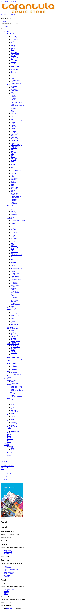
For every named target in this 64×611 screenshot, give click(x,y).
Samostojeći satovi (15, 431)
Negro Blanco (14, 140)
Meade (12, 395)
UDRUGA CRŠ (11, 309)
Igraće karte (10, 398)
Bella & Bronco (15, 225)
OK (2, 518)
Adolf (12, 87)
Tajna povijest (14, 324)
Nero (12, 59)
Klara (12, 51)
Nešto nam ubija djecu (16, 145)
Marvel (12, 318)
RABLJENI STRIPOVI (13, 357)
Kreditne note (7, 592)
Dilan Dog (13, 333)
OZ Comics (10, 327)
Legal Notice (7, 567)
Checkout (3, 21)
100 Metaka (14, 86)
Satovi (9, 428)
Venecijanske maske (16, 424)
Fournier (13, 405)
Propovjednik (14, 166)
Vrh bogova (14, 199)
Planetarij (13, 157)
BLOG (6, 457)
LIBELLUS (10, 33)
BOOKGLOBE (11, 270)
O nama (6, 570)
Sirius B (13, 449)
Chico (12, 208)
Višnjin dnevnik (15, 197)
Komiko (13, 350)
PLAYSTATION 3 (12, 368)
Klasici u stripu (15, 285)
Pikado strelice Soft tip (16, 389)
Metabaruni (14, 137)
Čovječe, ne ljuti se (16, 83)
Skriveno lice (14, 69)
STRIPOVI (7, 32)
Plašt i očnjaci (14, 158)
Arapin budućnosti (15, 90)
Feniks (12, 111)
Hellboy (13, 114)
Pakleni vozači (14, 252)
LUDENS (10, 205)
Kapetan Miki (14, 212)
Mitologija (13, 422)
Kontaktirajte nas (8, 573)
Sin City (13, 181)
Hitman (13, 117)
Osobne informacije (9, 589)
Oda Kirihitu (14, 148)
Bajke (12, 93)
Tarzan (12, 326)
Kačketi (9, 434)
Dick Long (13, 229)
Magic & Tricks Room (13, 427)
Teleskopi (9, 392)
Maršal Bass (14, 134)
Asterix (12, 310)
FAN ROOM (7, 378)
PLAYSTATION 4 (12, 363)
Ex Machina (14, 108)
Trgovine (6, 576)
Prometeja (13, 164)
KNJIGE (6, 445)
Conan (12, 277)
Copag (12, 402)
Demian (13, 42)
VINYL (6, 443)
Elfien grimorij (14, 232)
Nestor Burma (14, 291)
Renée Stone (14, 297)
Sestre (12, 261)
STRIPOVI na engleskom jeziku (15, 359)
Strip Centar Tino (15, 347)
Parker (12, 154)
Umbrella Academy (16, 196)
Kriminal (13, 128)
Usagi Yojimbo (14, 321)
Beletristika (10, 452)
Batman (13, 95)
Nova (12, 250)
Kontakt (6, 26)
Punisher (13, 167)
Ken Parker (14, 123)
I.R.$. (12, 50)
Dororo (12, 104)
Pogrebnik (13, 160)
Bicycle (13, 401)
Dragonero (13, 45)
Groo (12, 316)
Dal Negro (13, 404)
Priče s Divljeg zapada (16, 255)
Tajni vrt (13, 190)
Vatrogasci (13, 265)
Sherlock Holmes (15, 66)
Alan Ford (13, 36)
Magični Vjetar (15, 53)
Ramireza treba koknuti (17, 170)
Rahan (12, 169)
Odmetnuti (13, 62)
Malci (12, 244)
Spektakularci (14, 185)
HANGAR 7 (10, 446)
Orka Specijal (14, 152)
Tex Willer (13, 77)
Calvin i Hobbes (15, 101)
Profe (12, 256)
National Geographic (16, 396)
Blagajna (8, 1)
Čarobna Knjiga (15, 353)
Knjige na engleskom (12, 454)
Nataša (12, 249)
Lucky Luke (14, 241)
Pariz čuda (13, 253)
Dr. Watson (14, 47)
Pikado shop (10, 384)
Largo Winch (14, 238)
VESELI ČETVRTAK (13, 329)
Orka (12, 151)
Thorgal (13, 75)
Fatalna (12, 110)
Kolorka (13, 125)
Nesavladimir (14, 143)
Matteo (12, 136)
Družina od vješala (15, 315)
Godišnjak (13, 113)
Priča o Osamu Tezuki (16, 163)
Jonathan (13, 122)
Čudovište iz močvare (16, 102)
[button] (32, 14)
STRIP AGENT (11, 218)
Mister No (13, 56)
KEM (12, 407)
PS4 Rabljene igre (15, 366)
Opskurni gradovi (15, 149)
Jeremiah (13, 235)
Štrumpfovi (14, 323)
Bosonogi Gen (14, 98)
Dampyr (13, 41)
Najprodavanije (8, 553)
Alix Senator (14, 271)
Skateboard (14, 381)
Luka (12, 243)
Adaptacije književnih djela (18, 220)
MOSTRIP (10, 307)
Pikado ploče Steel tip (16, 387)
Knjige (12, 448)
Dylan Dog (14, 48)
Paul (12, 155)
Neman (12, 142)
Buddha (13, 99)
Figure (9, 436)
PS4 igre (13, 365)
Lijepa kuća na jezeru (16, 131)
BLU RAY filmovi (16, 374)
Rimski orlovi (14, 65)
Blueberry (13, 274)
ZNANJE (9, 451)
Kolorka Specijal (15, 126)
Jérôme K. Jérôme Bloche (17, 120)
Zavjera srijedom (15, 80)
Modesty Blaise (15, 139)
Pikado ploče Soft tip (16, 386)
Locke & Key (14, 133)
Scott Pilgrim (14, 178)
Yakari (12, 306)
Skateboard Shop (11, 380)
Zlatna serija (14, 342)
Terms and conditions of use (11, 569)
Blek (12, 206)
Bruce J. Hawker (15, 276)
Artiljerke (13, 223)
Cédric (12, 226)
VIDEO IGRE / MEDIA (10, 362)
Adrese (6, 594)
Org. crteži (10, 439)
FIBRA (9, 84)
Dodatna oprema (15, 383)
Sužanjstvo (13, 72)
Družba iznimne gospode (17, 105)
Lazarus (13, 130)
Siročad (13, 68)
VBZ (12, 354)
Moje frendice (14, 247)
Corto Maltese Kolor (16, 279)
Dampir (13, 332)
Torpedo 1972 (14, 194)
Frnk (12, 234)
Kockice (13, 416)
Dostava (6, 566)
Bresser (13, 393)
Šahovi (12, 418)
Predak (12, 161)
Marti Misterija (14, 335)
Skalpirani (13, 182)
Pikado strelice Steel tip (17, 390)
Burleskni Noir (14, 39)
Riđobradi (13, 63)
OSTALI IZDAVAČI (13, 344)
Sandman (13, 176)
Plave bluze (14, 294)
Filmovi (9, 371)
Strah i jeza (13, 301)
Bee (12, 399)
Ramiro (13, 295)
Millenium (13, 288)
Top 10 (12, 191)
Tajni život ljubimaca (16, 267)
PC (8, 375)
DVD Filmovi (14, 372)
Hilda (12, 116)
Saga (12, 175)
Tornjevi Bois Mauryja (17, 268)
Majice (9, 433)
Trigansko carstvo (15, 304)
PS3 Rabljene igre (15, 369)
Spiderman (13, 319)
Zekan (12, 202)
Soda (12, 259)
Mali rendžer (14, 214)
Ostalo (9, 377)
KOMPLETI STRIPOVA (14, 356)
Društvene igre (11, 414)
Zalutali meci (14, 200)
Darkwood (13, 345)
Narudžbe (6, 591)
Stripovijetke (14, 188)
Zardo (12, 81)
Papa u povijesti (15, 292)
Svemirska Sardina (15, 303)
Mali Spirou (14, 246)
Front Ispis (13, 348)
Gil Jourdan (14, 282)
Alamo (12, 35)
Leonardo (13, 240)
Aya (12, 92)
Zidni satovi (14, 430)
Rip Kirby (13, 173)
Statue (9, 421)
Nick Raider (14, 60)
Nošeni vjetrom (15, 146)
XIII (12, 298)
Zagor (12, 78)
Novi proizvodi (8, 552)
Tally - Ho (13, 410)
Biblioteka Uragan (15, 313)
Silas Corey (14, 179)
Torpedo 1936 (14, 193)
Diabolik (13, 209)
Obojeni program (15, 341)
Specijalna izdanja (15, 300)
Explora (13, 280)
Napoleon (13, 338)
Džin (12, 107)
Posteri (9, 440)
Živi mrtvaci (14, 203)
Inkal (12, 119)
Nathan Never (14, 57)
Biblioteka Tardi (15, 273)
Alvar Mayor (14, 89)
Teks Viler (13, 339)
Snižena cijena (8, 550)
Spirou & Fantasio (15, 71)
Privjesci (9, 437)
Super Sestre (14, 262)
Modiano (13, 408)
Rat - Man (13, 172)
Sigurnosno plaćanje (9, 572)
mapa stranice (7, 575)
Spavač (12, 184)
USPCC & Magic (15, 411)
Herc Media (9, 608)
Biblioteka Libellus (16, 38)
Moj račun (3, 1)
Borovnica (13, 96)
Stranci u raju (14, 187)
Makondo (13, 351)
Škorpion (13, 74)
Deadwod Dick (15, 44)
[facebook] (12, 516)
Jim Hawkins (14, 283)
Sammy (13, 258)
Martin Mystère (15, 54)
